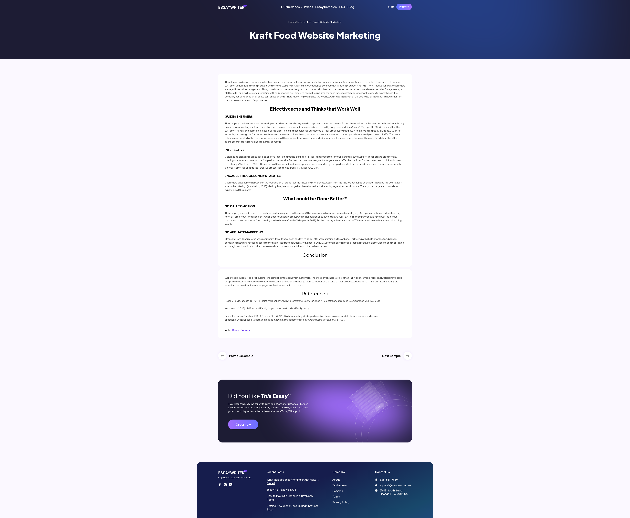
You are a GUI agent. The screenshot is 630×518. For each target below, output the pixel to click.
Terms (336, 496)
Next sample (391, 356)
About (336, 479)
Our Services (290, 7)
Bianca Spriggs (241, 329)
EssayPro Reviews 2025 (281, 489)
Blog (350, 7)
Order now (404, 7)
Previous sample (241, 356)
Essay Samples (326, 7)
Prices (308, 7)
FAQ (342, 7)
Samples (300, 21)
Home (291, 21)
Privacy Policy (340, 502)
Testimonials (339, 485)
